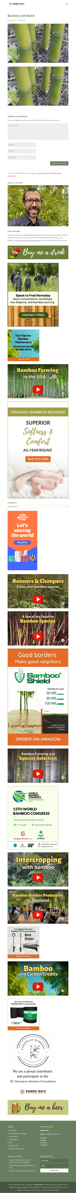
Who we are (13, 1130)
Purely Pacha (39, 1185)
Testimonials (13, 1136)
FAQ (10, 1143)
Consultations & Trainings (17, 1133)
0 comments (22, 20)
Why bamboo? (13, 1140)
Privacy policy (13, 1146)
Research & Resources (16, 1149)
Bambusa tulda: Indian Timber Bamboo (22, 1171)
